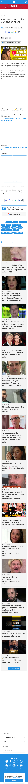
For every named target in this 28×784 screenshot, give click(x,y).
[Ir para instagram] (14, 761)
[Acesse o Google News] (15, 32)
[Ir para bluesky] (6, 761)
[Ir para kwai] (17, 761)
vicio (18, 230)
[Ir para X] (14, 765)
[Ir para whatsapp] (17, 765)
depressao (8, 224)
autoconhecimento (16, 224)
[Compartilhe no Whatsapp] (12, 32)
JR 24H (5, 742)
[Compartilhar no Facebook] (6, 32)
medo (14, 230)
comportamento (22, 222)
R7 (1, 15)
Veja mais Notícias (14, 668)
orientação (13, 227)
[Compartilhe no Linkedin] (9, 32)
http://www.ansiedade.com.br (13, 182)
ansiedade (16, 222)
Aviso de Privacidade (17, 777)
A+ (6, 38)
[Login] (26, 2)
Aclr (4, 15)
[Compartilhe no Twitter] (2, 32)
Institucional (8, 750)
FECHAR (14, 781)
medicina (3, 230)
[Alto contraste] (2, 38)
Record (5, 746)
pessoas (3, 224)
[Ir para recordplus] (6, 765)
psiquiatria (9, 230)
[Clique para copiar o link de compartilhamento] (19, 32)
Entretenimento (9, 737)
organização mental (18, 232)
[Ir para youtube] (21, 765)
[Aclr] (14, 6)
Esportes (6, 733)
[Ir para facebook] (10, 761)
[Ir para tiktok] (10, 765)
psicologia (20, 227)
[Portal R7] (14, 2)
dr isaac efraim (9, 222)
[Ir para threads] (21, 761)
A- (10, 38)
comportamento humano (7, 232)
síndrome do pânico (6, 227)
